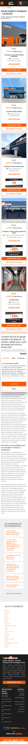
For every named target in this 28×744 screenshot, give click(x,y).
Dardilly (6, 637)
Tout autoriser (14, 383)
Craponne (7, 645)
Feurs (5, 622)
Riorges (6, 618)
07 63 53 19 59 (15, 240)
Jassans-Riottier (8, 631)
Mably (6, 616)
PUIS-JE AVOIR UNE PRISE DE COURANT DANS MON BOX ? (12, 578)
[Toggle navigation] (2, 3)
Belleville (6, 635)
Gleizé (6, 620)
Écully (5, 646)
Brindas (6, 641)
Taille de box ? (14, 686)
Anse (5, 627)
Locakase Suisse (21, 711)
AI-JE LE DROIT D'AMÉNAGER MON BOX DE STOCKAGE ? (13, 533)
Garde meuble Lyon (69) (6, 699)
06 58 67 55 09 (15, 307)
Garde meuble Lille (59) (6, 721)
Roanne (6, 614)
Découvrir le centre (14, 74)
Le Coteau (7, 612)
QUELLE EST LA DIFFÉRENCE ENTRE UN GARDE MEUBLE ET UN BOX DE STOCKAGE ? (12, 567)
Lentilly (6, 629)
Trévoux (6, 633)
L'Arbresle (7, 623)
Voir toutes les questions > (14, 593)
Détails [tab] (13, 358)
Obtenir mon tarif (14, 70)
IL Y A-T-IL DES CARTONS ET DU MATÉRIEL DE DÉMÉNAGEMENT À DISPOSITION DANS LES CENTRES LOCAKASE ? (13, 545)
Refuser (14, 388)
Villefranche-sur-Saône (10, 625)
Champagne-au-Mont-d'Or (11, 643)
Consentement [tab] (5, 358)
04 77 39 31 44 (15, 119)
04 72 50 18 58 (15, 174)
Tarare (6, 610)
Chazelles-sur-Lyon (9, 639)
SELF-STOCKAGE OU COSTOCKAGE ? (12, 586)
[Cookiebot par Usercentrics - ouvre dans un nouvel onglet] (20, 354)
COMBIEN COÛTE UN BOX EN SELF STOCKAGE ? (13, 557)
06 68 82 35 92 (15, 64)
